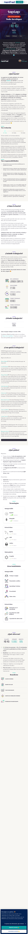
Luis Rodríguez (4, 366)
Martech (12, 49)
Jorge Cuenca (4, 416)
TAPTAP (17, 43)
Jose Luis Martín (5, 409)
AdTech (7, 49)
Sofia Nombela (4, 386)
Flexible (14, 641)
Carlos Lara (3, 393)
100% (14, 32)
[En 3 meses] (14, 131)
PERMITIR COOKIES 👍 (14, 927)
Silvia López (24, 61)
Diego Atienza (4, 375)
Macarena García (5, 431)
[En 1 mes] (5, 131)
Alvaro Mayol (4, 361)
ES (24, 2)
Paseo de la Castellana (8, 336)
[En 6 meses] (23, 131)
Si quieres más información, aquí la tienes (14, 923)
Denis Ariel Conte (5, 400)
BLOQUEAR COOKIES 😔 (14, 931)
